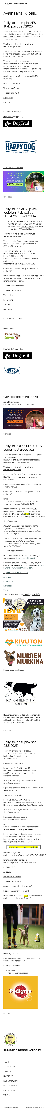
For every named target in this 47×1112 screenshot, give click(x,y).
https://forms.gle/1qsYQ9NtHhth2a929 (29, 516)
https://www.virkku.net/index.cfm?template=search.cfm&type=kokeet (21, 828)
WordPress (40, 1107)
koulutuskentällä (10, 36)
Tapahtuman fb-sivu (11, 88)
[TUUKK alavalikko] (10, 1062)
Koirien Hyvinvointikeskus (18, 973)
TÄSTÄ (26, 594)
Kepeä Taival (8, 328)
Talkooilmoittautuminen (13, 167)
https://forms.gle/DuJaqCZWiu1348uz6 (19, 71)
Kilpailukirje (8, 97)
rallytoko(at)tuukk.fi (22, 898)
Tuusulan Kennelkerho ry (15, 3)
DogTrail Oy (8, 116)
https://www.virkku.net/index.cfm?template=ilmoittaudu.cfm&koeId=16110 (23, 277)
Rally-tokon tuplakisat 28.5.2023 (19, 743)
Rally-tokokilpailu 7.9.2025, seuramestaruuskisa (23, 447)
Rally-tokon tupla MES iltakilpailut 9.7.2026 (19, 24)
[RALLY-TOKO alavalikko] (14, 1090)
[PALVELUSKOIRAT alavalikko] (19, 1080)
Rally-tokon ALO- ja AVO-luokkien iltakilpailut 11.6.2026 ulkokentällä (21, 212)
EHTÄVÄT (36, 594)
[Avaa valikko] (42, 3)
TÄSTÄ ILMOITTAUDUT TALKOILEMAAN (20, 397)
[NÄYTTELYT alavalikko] (13, 1076)
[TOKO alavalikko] (9, 1095)
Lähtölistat (7, 102)
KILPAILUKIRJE (9, 867)
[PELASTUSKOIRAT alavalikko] (19, 1085)
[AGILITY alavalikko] (10, 1071)
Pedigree (11, 970)
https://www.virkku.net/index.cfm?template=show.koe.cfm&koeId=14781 (21, 502)
